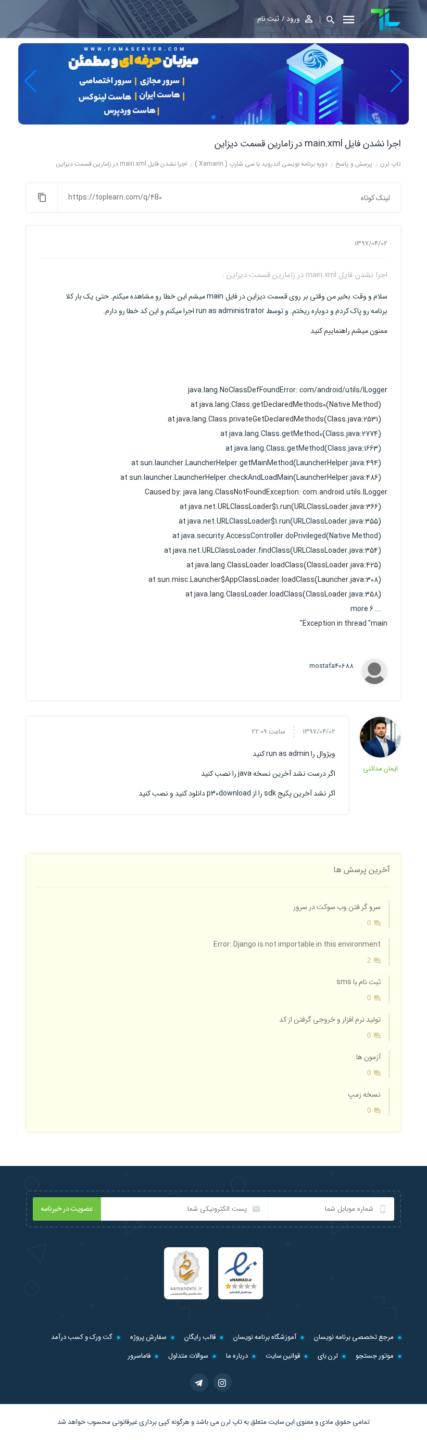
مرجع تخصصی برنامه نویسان (354, 1337)
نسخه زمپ (364, 1094)
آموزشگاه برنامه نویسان (264, 1337)
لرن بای (328, 1355)
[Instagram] (223, 1382)
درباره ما (237, 1355)
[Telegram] (199, 1382)
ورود (293, 19)
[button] (327, 19)
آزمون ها (368, 1057)
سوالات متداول (188, 1355)
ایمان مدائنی (380, 768)
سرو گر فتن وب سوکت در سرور (337, 907)
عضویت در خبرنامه (67, 1208)
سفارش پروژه (148, 1337)
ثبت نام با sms (358, 982)
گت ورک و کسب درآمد (81, 1337)
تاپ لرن (231, 1422)
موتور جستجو (375, 1355)
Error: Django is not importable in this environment (297, 944)
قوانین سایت (283, 1355)
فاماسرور (139, 1355)
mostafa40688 (331, 666)
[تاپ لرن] (386, 20)
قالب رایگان (200, 1337)
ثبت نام (268, 19)
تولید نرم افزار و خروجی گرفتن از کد (330, 1019)
